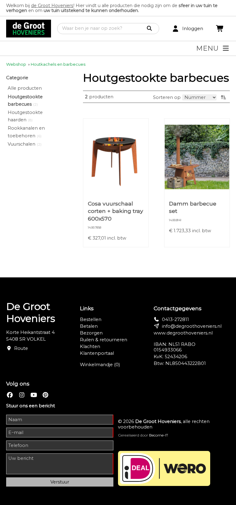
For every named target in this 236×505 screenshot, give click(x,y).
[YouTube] (33, 394)
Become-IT (158, 435)
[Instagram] (22, 394)
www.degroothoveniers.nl (183, 333)
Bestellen (90, 319)
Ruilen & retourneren (103, 340)
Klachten (90, 346)
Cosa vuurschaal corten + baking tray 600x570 (115, 210)
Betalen (89, 326)
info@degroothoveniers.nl (192, 326)
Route (21, 348)
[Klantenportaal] (175, 29)
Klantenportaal (97, 353)
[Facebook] (10, 394)
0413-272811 (175, 319)
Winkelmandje (100, 364)
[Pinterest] (45, 394)
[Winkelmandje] (220, 29)
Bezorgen (91, 333)
